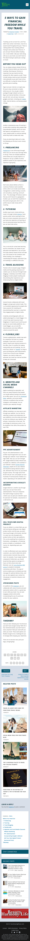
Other (16, 870)
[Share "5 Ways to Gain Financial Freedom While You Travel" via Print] (18, 658)
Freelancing (6, 150)
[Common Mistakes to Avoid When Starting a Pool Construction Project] (5, 892)
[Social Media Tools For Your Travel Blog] (15, 724)
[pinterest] (17, 932)
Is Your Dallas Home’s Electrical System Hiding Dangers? (17, 875)
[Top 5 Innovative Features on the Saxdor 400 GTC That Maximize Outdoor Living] (5, 866)
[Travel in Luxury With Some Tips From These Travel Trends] (15, 696)
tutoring (19, 214)
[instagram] (19, 932)
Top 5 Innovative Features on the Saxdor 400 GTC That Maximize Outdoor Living (16, 867)
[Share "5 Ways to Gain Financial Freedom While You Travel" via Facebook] (5, 655)
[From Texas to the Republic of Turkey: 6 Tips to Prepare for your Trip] (15, 778)
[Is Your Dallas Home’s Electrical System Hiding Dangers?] (5, 875)
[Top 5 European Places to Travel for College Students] (15, 751)
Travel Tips (10, 34)
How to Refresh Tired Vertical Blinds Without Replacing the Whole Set (16, 883)
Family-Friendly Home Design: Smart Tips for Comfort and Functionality (16, 901)
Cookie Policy (15, 930)
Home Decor (18, 886)
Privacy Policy (22, 928)
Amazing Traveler (14, 32)
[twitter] (14, 932)
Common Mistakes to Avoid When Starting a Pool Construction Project (16, 892)
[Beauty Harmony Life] (15, 918)
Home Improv (17, 877)
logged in (11, 807)
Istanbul (18, 349)
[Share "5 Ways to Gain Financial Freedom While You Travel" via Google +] (11, 655)
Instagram (16, 586)
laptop (24, 99)
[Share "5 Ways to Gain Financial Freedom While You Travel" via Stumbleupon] (11, 658)
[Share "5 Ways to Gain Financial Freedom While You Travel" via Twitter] (8, 655)
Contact (5, 928)
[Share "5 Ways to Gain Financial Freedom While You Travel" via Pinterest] (18, 655)
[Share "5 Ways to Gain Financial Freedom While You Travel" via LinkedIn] (21, 655)
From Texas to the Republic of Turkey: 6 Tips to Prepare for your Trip (14, 792)
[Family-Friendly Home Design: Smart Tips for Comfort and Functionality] (5, 901)
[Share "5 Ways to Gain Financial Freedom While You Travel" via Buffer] (25, 655)
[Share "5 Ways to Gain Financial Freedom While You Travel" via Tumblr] (15, 655)
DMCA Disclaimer (13, 928)
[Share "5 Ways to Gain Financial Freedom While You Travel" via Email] (15, 658)
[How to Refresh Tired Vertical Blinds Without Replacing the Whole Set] (5, 883)
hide (10, 816)
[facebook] (11, 932)
